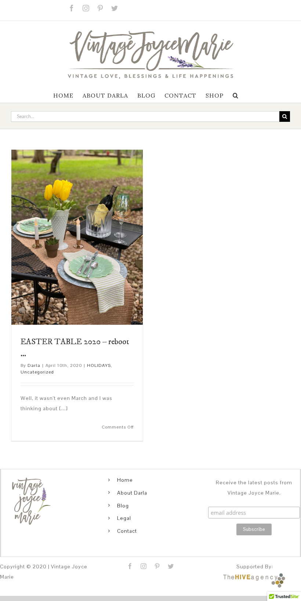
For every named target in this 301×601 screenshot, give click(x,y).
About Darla (132, 492)
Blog (123, 505)
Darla (34, 365)
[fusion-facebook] (130, 566)
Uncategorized (37, 372)
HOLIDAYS (99, 365)
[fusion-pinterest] (157, 566)
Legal (124, 518)
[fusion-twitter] (171, 566)
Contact (127, 531)
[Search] (236, 95)
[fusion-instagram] (144, 566)
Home (125, 480)
